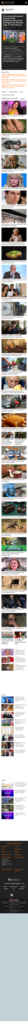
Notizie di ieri (5, 859)
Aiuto (19, 907)
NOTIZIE (9, 2)
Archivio (6, 888)
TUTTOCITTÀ (11, 903)
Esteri (3, 849)
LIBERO (2, 901)
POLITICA (7, 6)
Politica (17, 846)
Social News (18, 854)
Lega (21, 92)
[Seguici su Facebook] (12, 895)
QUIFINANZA (23, 903)
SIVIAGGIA (19, 903)
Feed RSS (5, 886)
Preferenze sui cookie (12, 907)
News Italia (21, 888)
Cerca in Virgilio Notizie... (13, 883)
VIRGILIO (6, 901)
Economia (17, 849)
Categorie (22, 886)
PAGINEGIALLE (11, 901)
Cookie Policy (21, 906)
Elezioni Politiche (6, 869)
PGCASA (25, 901)
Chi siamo (6, 906)
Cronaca (4, 846)
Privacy (16, 906)
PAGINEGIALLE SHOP (19, 901)
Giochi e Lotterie (6, 854)
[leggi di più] (25, 10)
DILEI (15, 903)
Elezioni (4, 92)
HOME (2, 6)
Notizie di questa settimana (6, 861)
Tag (13, 888)
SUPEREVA (17, 904)
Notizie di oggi (6, 857)
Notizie (15, 879)
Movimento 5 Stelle (8, 95)
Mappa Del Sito (13, 886)
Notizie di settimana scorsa (7, 864)
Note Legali (11, 906)
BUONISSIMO (11, 904)
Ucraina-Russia (19, 857)
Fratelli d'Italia (13, 92)
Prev (4, 37)
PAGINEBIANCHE (5, 903)
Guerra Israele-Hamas (19, 870)
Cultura (4, 852)
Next (24, 37)
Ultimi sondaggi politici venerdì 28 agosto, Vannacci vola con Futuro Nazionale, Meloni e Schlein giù (13, 76)
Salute (16, 852)
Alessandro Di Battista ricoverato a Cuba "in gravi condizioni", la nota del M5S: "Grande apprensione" (13, 81)
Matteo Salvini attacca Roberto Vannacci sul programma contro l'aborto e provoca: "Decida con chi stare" (13, 86)
